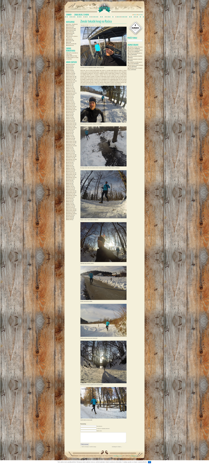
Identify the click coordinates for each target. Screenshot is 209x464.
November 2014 (71, 124)
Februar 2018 (71, 73)
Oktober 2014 (71, 126)
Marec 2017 (70, 88)
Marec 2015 (70, 118)
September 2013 (71, 145)
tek (100, 25)
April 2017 (70, 87)
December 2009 (71, 209)
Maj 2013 (70, 147)
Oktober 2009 (71, 212)
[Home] (68, 15)
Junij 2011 (70, 181)
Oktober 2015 (71, 108)
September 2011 (71, 177)
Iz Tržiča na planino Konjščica (135, 56)
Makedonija (70, 33)
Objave (135, 14)
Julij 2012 (70, 162)
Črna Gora (70, 25)
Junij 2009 (70, 218)
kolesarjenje (70, 30)
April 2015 (70, 117)
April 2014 (70, 135)
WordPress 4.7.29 (118, 455)
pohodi (69, 34)
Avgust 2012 (70, 160)
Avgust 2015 (70, 111)
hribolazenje (70, 28)
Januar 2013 (70, 153)
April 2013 (70, 148)
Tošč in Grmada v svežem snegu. (89, 446)
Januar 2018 (70, 74)
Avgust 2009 (70, 215)
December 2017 (71, 76)
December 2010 (71, 191)
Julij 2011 (70, 180)
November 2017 (71, 77)
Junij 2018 (70, 67)
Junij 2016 (70, 97)
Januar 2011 (70, 189)
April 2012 (70, 166)
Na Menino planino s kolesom (135, 59)
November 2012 (71, 156)
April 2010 (70, 203)
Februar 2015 (71, 120)
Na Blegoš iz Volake (116, 446)
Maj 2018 (70, 68)
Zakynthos (70, 45)
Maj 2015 (70, 115)
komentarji (140, 14)
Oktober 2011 (71, 175)
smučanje (70, 40)
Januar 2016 (70, 105)
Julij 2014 (70, 130)
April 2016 (70, 100)
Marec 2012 (70, 168)
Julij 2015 (70, 112)
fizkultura (70, 27)
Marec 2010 (70, 204)
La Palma (70, 31)
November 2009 (71, 210)
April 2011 (70, 184)
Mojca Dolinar (134, 455)
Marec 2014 (70, 136)
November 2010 (71, 192)
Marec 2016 (70, 102)
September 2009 (71, 213)
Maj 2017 (70, 85)
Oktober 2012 (71, 157)
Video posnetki (71, 43)
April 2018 (70, 70)
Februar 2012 (71, 169)
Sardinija (70, 39)
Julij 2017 (70, 84)
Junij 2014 (70, 132)
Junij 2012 (70, 163)
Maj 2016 (70, 99)
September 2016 (71, 93)
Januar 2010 (70, 207)
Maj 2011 (70, 183)
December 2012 (71, 154)
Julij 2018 (70, 65)
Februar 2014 (71, 138)
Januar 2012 (70, 171)
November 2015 (71, 106)
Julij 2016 (70, 96)
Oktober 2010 (71, 194)
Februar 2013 (71, 151)
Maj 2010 (70, 201)
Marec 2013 (70, 150)
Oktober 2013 (71, 144)
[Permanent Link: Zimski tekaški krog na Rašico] (103, 21)
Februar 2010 (71, 206)
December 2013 (71, 141)
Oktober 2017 (71, 79)
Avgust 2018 (70, 64)
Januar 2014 (70, 139)
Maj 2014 (70, 133)
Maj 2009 (70, 219)
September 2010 (71, 195)
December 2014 (71, 123)
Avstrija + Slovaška (72, 24)
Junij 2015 (70, 114)
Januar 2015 (70, 121)
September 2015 (71, 109)
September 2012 (71, 159)
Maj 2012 (70, 165)
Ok (149, 462)
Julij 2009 (70, 216)
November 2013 (71, 142)
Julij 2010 (70, 198)
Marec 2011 (70, 186)
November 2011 (71, 174)
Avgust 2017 (70, 82)
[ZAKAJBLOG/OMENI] (81, 15)
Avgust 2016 (70, 94)
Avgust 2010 (70, 197)
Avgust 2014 (70, 129)
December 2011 (71, 172)
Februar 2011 (71, 187)
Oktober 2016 (71, 91)
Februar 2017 (71, 90)
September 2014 (71, 127)
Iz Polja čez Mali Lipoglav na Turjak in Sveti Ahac (72, 57)
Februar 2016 (71, 103)
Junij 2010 (70, 200)
